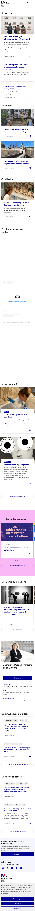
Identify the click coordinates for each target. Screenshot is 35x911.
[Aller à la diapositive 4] (16, 625)
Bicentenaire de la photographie (16, 464)
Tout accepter (17, 899)
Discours (5, 690)
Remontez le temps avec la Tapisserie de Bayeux (16, 203)
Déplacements (7, 698)
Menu (32, 2)
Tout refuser (17, 903)
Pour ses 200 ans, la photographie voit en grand (17, 37)
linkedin (7, 868)
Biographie (17, 678)
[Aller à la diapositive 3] (19, 560)
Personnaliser (17, 908)
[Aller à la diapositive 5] (18, 625)
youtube (21, 868)
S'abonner (17, 854)
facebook (12, 868)
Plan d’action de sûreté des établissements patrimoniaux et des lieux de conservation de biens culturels (16, 610)
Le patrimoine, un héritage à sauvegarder (15, 87)
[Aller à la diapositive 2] (17, 560)
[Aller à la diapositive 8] (23, 625)
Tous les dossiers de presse (17, 831)
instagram (16, 868)
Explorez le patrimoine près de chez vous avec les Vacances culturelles (16, 67)
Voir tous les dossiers (16, 496)
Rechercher (28, 2)
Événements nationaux (17, 565)
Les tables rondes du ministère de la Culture (16, 549)
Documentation (18, 630)
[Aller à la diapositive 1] (15, 560)
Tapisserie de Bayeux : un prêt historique (15, 415)
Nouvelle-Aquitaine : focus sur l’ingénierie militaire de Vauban (16, 162)
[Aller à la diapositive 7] (21, 625)
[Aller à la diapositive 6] (20, 625)
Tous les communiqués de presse (17, 764)
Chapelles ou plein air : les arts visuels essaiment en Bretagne (16, 130)
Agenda (5, 684)
